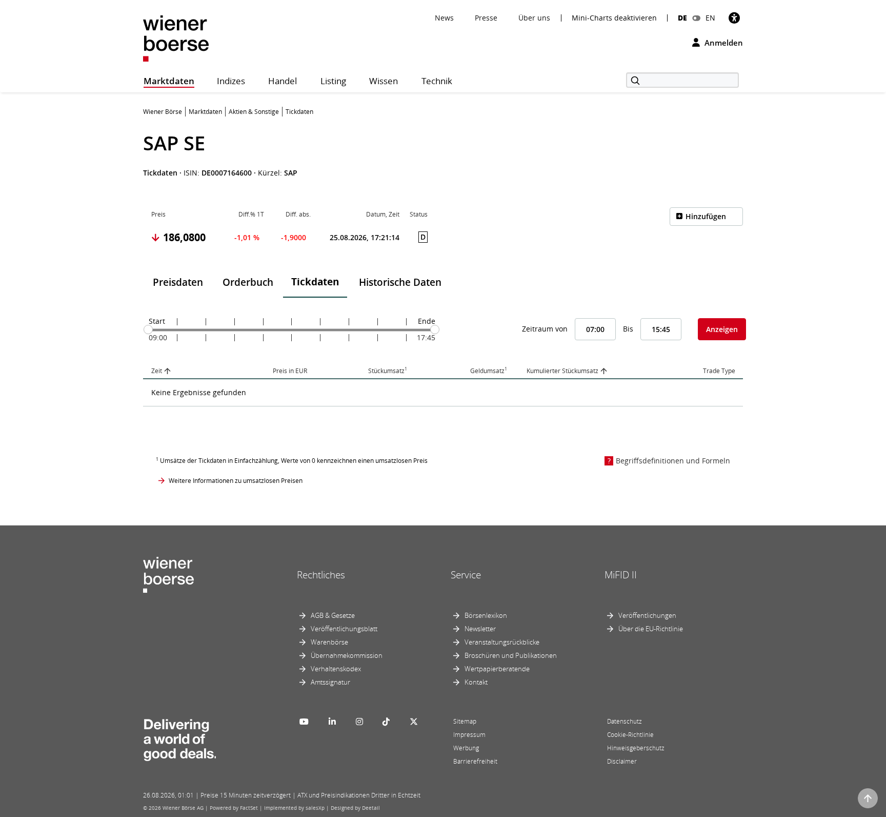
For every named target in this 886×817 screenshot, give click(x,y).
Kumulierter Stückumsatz (562, 370)
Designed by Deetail (355, 807)
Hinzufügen (706, 216)
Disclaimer (622, 761)
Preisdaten (178, 282)
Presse (486, 18)
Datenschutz (624, 721)
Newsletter (480, 628)
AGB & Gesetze (333, 615)
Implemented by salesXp (294, 807)
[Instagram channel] (359, 721)
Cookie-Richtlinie (630, 734)
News (444, 18)
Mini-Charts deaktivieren (614, 18)
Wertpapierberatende (497, 668)
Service (466, 574)
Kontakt (476, 682)
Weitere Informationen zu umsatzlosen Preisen (236, 480)
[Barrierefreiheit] (734, 17)
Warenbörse (329, 642)
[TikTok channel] (386, 721)
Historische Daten (400, 282)
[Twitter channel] (414, 721)
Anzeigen (722, 329)
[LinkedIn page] (332, 721)
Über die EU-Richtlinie (650, 628)
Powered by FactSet (234, 807)
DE (682, 18)
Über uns (534, 18)
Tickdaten (315, 281)
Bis (628, 329)
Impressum (469, 734)
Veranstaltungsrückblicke (502, 642)
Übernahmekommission (346, 655)
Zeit (156, 370)
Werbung (466, 748)
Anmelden (722, 42)
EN (710, 18)
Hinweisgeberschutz (635, 748)
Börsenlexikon (486, 615)
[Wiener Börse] (176, 38)
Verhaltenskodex (336, 668)
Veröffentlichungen (647, 615)
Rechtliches (321, 574)
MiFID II (621, 574)
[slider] (148, 329)
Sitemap (464, 721)
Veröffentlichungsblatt (344, 628)
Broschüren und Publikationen (511, 655)
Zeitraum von (545, 329)
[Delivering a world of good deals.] (179, 737)
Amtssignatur (330, 682)
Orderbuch (248, 282)
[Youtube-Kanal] (304, 721)
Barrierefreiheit (475, 761)
